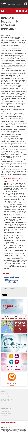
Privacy (2, 403)
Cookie (6, 403)
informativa (6, 433)
